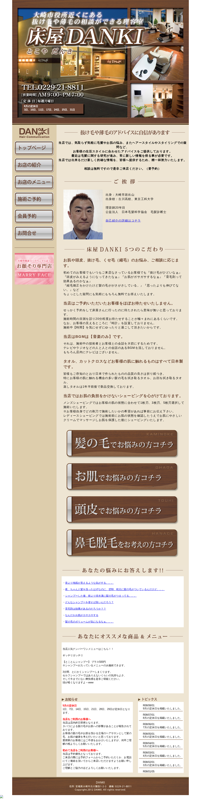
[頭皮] (122, 525)
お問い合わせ (34, 233)
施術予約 (34, 199)
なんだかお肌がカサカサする (81, 615)
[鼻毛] (122, 558)
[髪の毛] (122, 459)
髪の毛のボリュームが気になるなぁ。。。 (89, 621)
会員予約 (34, 216)
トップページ (34, 148)
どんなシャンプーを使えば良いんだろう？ (89, 602)
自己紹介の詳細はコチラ (123, 220)
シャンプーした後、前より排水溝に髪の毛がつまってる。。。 (101, 595)
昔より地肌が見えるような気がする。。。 (89, 582)
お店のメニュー (34, 182)
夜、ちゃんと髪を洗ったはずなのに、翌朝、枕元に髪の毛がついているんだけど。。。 (115, 589)
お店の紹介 (34, 165)
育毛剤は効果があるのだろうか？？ (85, 608)
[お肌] (122, 492)
